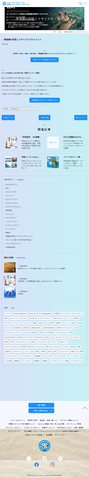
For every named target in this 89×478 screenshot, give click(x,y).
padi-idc (31, 313)
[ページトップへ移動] (85, 408)
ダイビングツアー (12, 199)
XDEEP (43, 351)
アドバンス (9, 214)
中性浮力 (75, 318)
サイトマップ (59, 435)
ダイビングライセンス (13, 207)
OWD (51, 323)
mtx (76, 327)
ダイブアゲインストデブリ (12, 323)
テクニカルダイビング (13, 243)
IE (32, 351)
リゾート (66, 323)
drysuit (19, 337)
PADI (33, 342)
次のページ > (81, 117)
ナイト (68, 318)
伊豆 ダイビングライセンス (54, 346)
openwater (17, 327)
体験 (35, 323)
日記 (7, 188)
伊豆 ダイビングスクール (36, 346)
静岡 (6, 342)
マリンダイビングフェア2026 (64, 332)
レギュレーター (63, 351)
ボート (25, 318)
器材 (79, 346)
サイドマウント (78, 313)
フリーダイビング (76, 361)
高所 (6, 318)
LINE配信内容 (10, 247)
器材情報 (16, 361)
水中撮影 (56, 313)
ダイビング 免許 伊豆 (30, 332)
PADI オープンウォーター (65, 327)
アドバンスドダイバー (25, 356)
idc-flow (32, 318)
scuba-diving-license (49, 327)
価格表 (8, 232)
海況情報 (37, 356)
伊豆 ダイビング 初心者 (46, 332)
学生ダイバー (63, 342)
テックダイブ (54, 361)
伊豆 (11, 342)
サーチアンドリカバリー (44, 318)
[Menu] (85, 3)
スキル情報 (8, 361)
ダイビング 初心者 (69, 346)
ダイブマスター (11, 218)
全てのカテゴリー (12, 184)
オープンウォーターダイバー (13, 332)
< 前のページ (8, 117)
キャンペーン (10, 195)
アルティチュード (15, 318)
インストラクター (12, 221)
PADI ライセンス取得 (77, 351)
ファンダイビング (42, 342)
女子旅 (79, 323)
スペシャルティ (11, 229)
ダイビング (59, 337)
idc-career (39, 337)
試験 (37, 351)
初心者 (24, 346)
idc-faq (46, 337)
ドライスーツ (27, 323)
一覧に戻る (44, 117)
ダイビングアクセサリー (12, 346)
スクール (67, 337)
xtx (52, 337)
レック (27, 351)
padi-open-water (35, 327)
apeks (41, 323)
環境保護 (5, 108)
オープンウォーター (10, 356)
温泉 (73, 323)
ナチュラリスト (66, 313)
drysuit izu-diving (9, 337)
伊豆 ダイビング (59, 318)
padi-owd (25, 327)
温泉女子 (58, 323)
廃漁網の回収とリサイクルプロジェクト (22, 108)
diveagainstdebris (46, 313)
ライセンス (76, 337)
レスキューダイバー (12, 225)
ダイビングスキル (12, 203)
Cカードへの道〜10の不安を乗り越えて (19, 240)
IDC (37, 313)
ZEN (49, 351)
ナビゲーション (17, 351)
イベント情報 (64, 361)
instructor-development (19, 313)
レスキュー (53, 342)
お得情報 (44, 361)
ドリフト (7, 313)
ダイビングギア (11, 192)
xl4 (46, 323)
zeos (55, 351)
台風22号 (7, 351)
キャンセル (8, 327)
